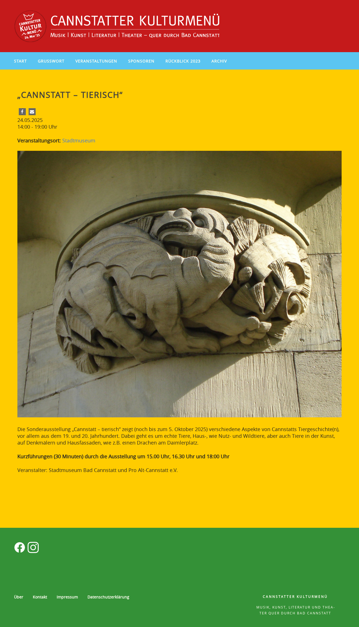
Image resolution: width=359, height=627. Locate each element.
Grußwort (51, 61)
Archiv (219, 61)
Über (18, 597)
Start (20, 61)
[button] (22, 111)
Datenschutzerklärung (108, 597)
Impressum (67, 597)
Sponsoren (141, 61)
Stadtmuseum (78, 140)
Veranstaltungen (96, 61)
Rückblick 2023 (183, 61)
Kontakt (40, 597)
